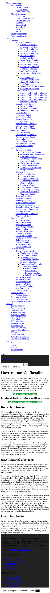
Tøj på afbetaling (17, 249)
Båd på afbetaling (22, 240)
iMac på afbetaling (27, 56)
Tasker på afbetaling (23, 290)
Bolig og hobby (17, 148)
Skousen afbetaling (18, 312)
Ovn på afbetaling (27, 170)
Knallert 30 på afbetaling (25, 233)
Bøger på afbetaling (27, 183)
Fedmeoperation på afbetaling (31, 264)
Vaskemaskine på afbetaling (31, 152)
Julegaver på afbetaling (19, 299)
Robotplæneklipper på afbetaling (28, 207)
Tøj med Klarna (22, 7)
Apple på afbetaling (23, 42)
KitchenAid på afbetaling (30, 163)
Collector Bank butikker (25, 18)
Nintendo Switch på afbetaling (32, 86)
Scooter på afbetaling (24, 236)
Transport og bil (17, 218)
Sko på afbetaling (22, 288)
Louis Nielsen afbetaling (20, 330)
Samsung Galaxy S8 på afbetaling (33, 100)
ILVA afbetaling (17, 332)
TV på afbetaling (22, 113)
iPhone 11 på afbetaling (29, 49)
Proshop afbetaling (18, 308)
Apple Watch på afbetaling (30, 73)
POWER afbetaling (18, 315)
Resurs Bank (20, 27)
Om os (13, 345)
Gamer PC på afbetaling (29, 82)
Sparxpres (19, 29)
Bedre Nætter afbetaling (20, 337)
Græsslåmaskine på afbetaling (27, 214)
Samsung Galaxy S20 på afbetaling (33, 95)
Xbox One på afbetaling (29, 80)
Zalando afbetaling (18, 306)
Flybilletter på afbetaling (25, 227)
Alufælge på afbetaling (24, 244)
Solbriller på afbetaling (34, 275)
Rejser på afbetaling (23, 225)
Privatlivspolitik (17, 350)
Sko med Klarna (22, 10)
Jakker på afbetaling (23, 282)
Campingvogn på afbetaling (26, 238)
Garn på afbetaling (27, 194)
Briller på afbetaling (32, 268)
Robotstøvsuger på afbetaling (27, 209)
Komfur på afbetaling (28, 165)
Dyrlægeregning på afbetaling (22, 301)
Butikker (9, 304)
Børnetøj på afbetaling (24, 279)
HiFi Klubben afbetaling (20, 339)
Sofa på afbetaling (22, 139)
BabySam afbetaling (18, 328)
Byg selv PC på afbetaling (30, 108)
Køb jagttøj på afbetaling (25, 277)
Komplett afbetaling (18, 317)
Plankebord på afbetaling (25, 137)
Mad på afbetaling (18, 293)
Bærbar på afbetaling (28, 106)
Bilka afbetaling (17, 326)
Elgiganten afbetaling (19, 323)
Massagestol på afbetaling (25, 143)
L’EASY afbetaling (23, 21)
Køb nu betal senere (18, 36)
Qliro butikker (21, 16)
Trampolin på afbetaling (29, 192)
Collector (9, 566)
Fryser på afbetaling (28, 161)
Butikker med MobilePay (15, 561)
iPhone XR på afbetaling (29, 67)
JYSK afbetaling (17, 319)
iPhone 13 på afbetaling (29, 45)
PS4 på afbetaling (27, 84)
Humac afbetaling (17, 334)
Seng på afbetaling (23, 132)
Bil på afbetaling (22, 229)
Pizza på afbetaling (23, 295)
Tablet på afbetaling (23, 115)
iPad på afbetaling (27, 58)
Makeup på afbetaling (28, 258)
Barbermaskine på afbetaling (26, 124)
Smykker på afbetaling (29, 266)
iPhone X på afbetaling (29, 62)
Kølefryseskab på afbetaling (31, 159)
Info (7, 341)
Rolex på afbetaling (32, 273)
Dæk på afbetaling (23, 242)
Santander (19, 23)
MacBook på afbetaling (29, 53)
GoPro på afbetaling (23, 121)
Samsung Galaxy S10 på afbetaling (33, 97)
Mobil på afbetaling (23, 91)
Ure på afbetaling (31, 271)
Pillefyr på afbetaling (23, 216)
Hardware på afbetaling (29, 110)
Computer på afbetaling (24, 104)
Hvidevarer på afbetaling (25, 150)
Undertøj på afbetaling (24, 286)
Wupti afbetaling (17, 310)
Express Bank (21, 25)
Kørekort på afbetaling (24, 231)
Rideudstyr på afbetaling (29, 187)
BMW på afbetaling (23, 222)
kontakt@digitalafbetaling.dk (21, 550)
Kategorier (10, 38)
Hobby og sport (22, 172)
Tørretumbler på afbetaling (30, 168)
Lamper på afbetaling (24, 141)
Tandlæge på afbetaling (29, 253)
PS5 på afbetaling (27, 78)
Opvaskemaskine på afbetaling (32, 154)
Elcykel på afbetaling (28, 176)
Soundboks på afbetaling (25, 117)
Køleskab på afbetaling (29, 157)
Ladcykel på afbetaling (29, 179)
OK (37, 591)
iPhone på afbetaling (28, 51)
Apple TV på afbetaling (29, 60)
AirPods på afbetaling (28, 71)
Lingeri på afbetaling (23, 284)
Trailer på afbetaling (23, 247)
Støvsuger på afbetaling (24, 211)
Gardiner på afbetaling (24, 146)
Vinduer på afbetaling (24, 200)
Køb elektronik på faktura (25, 128)
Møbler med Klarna (23, 12)
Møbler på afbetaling (19, 130)
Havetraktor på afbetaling (25, 205)
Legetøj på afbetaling (28, 185)
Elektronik (15, 40)
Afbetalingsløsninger (14, 3)
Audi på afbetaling (23, 220)
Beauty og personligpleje (25, 251)
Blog (12, 343)
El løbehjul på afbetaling (29, 181)
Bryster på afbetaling (28, 262)
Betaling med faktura (19, 34)
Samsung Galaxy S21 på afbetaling (33, 93)
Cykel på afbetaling (27, 174)
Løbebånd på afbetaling (25, 126)
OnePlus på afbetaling (28, 102)
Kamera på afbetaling (24, 119)
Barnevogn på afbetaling (20, 297)
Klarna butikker (17, 5)
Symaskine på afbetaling (29, 189)
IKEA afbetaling (17, 321)
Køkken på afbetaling (24, 196)
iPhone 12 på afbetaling (29, 47)
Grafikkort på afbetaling (29, 89)
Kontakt (14, 347)
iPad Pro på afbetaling (28, 69)
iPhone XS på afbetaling (29, 64)
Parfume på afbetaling (28, 255)
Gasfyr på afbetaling (23, 198)
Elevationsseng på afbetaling (26, 135)
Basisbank (19, 31)
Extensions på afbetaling (29, 260)
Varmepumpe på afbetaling (26, 203)
